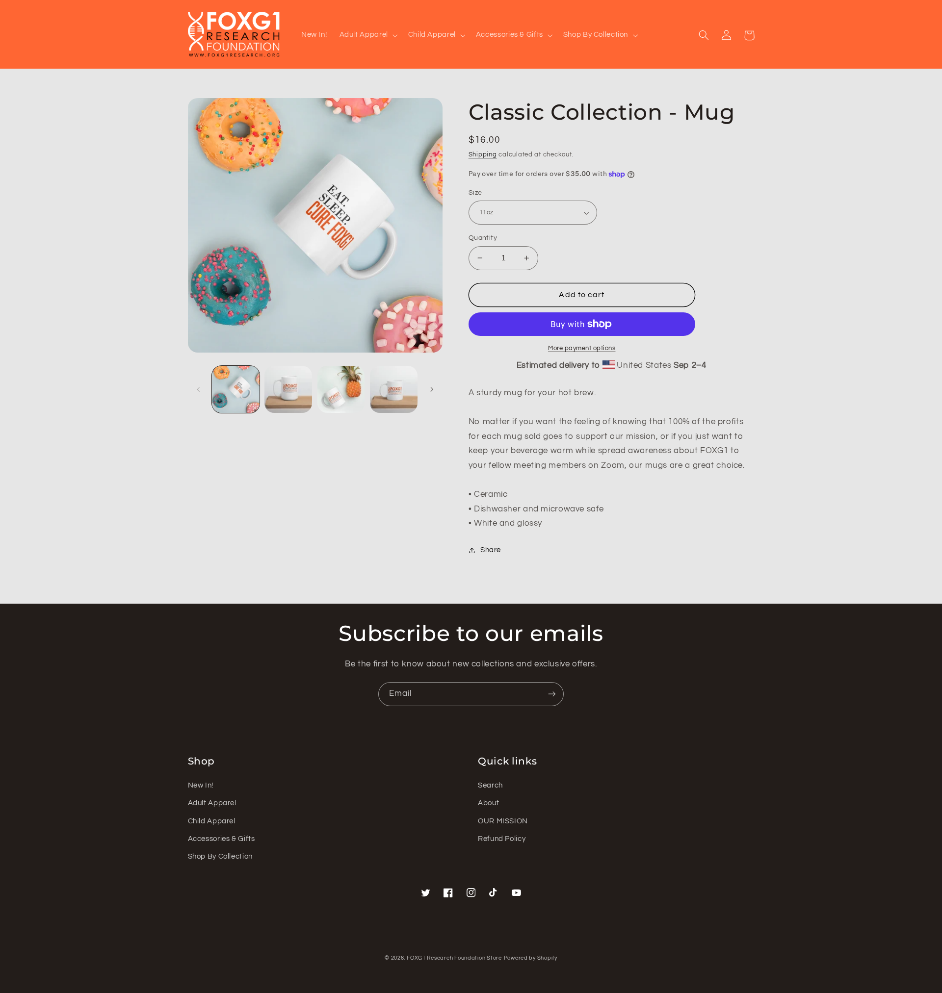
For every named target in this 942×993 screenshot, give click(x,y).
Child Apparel (212, 821)
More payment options (582, 348)
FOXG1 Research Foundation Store (454, 958)
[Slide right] (432, 389)
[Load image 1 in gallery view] (236, 389)
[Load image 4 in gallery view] (394, 389)
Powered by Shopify (530, 958)
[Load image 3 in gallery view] (341, 389)
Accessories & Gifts (221, 838)
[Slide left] (198, 389)
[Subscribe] (552, 694)
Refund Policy (501, 838)
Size (475, 192)
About (488, 803)
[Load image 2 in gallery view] (288, 389)
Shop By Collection (220, 856)
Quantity (483, 237)
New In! (200, 785)
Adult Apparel (212, 803)
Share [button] (490, 550)
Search (490, 785)
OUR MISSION (503, 821)
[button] (367, 35)
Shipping (483, 155)
